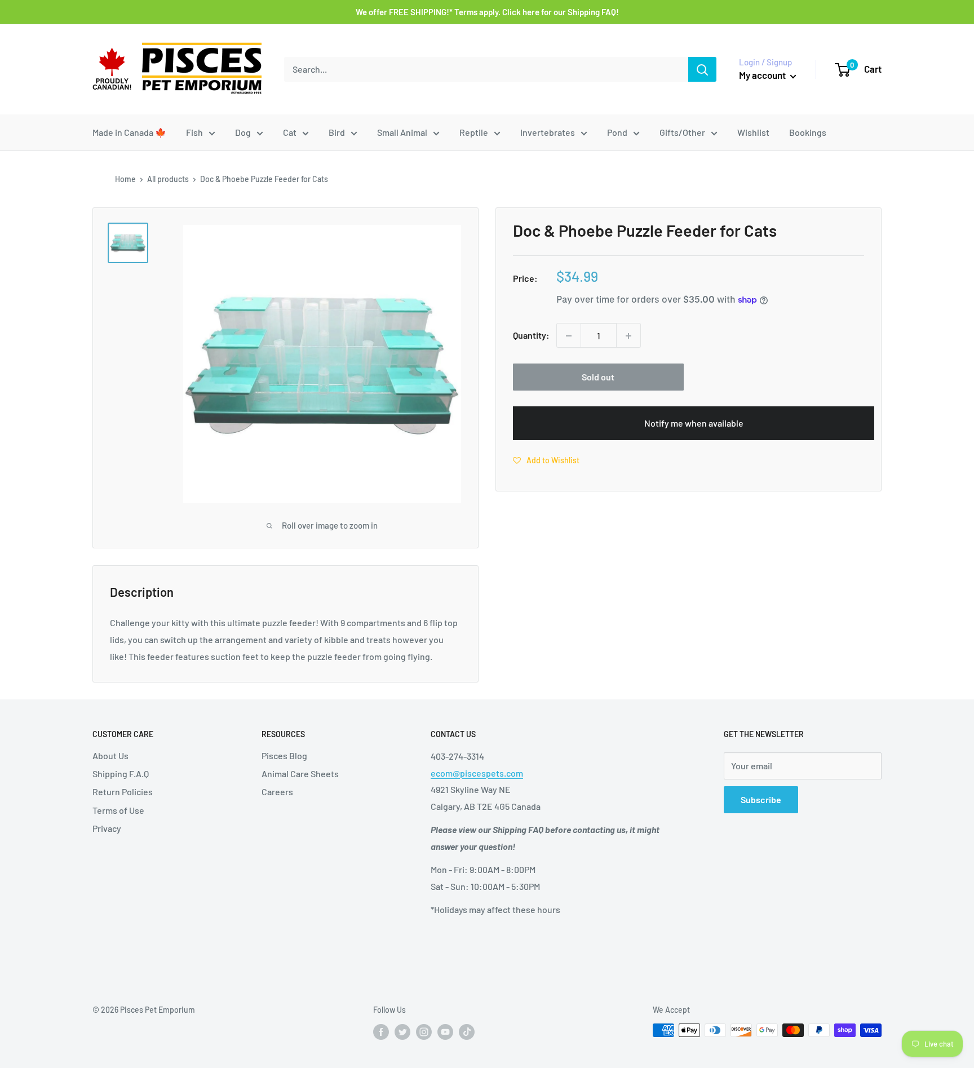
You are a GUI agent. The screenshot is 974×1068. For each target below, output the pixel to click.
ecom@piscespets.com (477, 773)
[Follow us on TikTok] (467, 1031)
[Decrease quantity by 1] (569, 336)
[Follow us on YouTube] (445, 1031)
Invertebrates (547, 132)
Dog (243, 132)
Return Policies (122, 791)
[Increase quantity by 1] (628, 336)
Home (125, 179)
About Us (110, 755)
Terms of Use (118, 810)
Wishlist (753, 132)
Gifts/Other (682, 132)
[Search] (702, 69)
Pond (617, 132)
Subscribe (761, 799)
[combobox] (486, 69)
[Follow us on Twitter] (402, 1031)
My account (763, 75)
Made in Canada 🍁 (129, 132)
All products (168, 179)
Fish (194, 132)
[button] (546, 460)
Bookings (807, 132)
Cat (289, 132)
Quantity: (531, 335)
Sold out (598, 377)
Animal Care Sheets (300, 773)
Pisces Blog (284, 755)
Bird (337, 132)
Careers (277, 791)
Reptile (473, 132)
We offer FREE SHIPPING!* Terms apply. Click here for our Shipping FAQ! (487, 12)
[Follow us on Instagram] (424, 1031)
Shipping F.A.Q (120, 773)
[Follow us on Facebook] (381, 1031)
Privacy (106, 828)
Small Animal (402, 132)
